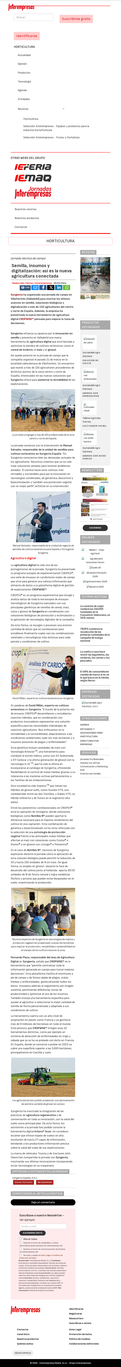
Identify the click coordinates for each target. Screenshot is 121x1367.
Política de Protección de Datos (41, 1290)
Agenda (22, 90)
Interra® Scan (43, 1131)
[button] (41, 109)
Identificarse (76, 1309)
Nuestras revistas (26, 209)
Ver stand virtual (45, 1182)
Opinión (22, 64)
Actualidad (24, 55)
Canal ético (23, 1334)
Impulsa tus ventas (90, 762)
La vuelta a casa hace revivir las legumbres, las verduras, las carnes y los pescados (95, 656)
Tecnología (24, 81)
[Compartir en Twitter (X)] (50, 287)
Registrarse (75, 1313)
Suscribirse (95, 528)
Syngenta (17, 294)
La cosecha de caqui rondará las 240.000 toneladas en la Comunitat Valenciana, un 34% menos (95, 612)
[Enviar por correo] (35, 287)
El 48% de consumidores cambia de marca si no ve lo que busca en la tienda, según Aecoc (94, 676)
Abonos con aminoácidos (91, 394)
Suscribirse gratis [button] (76, 19)
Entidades (24, 99)
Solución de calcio (90, 362)
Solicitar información (23, 1182)
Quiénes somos (25, 1343)
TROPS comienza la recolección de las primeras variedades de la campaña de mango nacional (95, 634)
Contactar (21, 227)
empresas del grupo (38, 1275)
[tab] (60, 108)
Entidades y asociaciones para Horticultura (91, 733)
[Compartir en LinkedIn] (58, 287)
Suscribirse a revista (80, 1323)
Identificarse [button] (26, 36)
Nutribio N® (38, 816)
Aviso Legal (45, 1255)
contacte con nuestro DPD (50, 1283)
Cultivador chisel (95, 426)
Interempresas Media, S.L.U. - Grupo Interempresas (65, 1363)
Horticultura (24, 47)
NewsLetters (76, 1318)
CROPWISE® (26, 319)
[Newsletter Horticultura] (95, 495)
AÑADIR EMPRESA (23, 1353)
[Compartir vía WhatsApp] (66, 287)
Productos (24, 72)
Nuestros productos (27, 218)
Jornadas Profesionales (92, 759)
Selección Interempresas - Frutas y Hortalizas (51, 137)
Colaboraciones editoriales (84, 1343)
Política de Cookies (79, 1339)
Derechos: (29, 1278)
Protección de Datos (80, 1334)
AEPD (55, 1288)
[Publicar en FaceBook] (42, 287)
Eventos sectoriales (90, 773)
